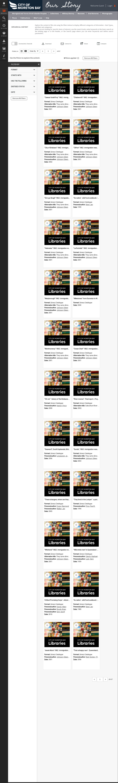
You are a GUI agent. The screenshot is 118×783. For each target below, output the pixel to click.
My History (4, 28)
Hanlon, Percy (62, 406)
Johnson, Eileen (62, 107)
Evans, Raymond (63, 506)
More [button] (4, 58)
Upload (4, 51)
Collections (54, 14)
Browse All (4, 13)
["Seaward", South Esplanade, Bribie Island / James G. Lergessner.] (57, 433)
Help (47, 18)
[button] (66, 43)
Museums (81, 14)
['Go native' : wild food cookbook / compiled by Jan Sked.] (86, 584)
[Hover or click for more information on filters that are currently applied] (78, 58)
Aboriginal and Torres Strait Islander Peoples (29, 14)
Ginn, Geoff (61, 612)
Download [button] (46, 43)
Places (14, 18)
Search (4, 21)
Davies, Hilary (61, 607)
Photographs (107, 14)
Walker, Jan (61, 509)
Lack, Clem (90, 559)
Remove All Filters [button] (90, 58)
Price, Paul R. (90, 506)
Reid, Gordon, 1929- (93, 657)
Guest (101, 5)
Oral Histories (93, 14)
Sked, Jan (89, 205)
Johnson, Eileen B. (63, 159)
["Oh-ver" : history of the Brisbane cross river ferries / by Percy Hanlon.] (57, 383)
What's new (38, 18)
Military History (68, 14)
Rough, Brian (61, 609)
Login (3, 43)
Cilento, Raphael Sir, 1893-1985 (97, 556)
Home (3, 5)
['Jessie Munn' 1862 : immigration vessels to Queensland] (57, 634)
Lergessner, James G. (64, 456)
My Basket (4, 36)
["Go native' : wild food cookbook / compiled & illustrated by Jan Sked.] (86, 182)
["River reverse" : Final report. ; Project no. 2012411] (86, 383)
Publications (25, 18)
